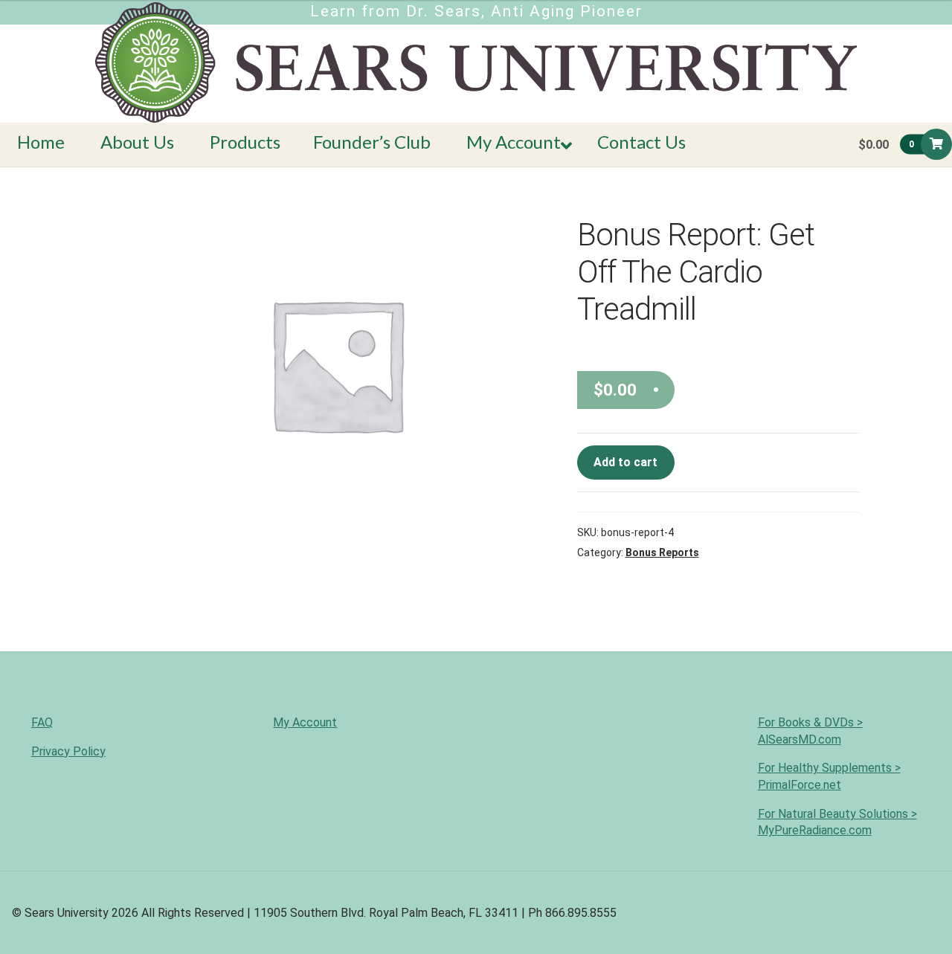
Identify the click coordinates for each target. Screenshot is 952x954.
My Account (305, 722)
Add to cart (625, 462)
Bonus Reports (662, 552)
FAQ (42, 722)
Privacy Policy (68, 751)
